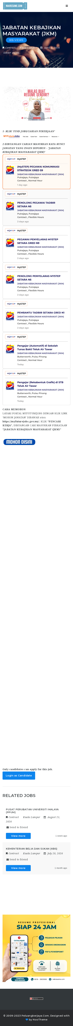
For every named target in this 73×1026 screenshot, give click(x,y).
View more (18, 835)
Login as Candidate (19, 775)
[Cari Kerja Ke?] (15, 6)
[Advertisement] (36, 603)
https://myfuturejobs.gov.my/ (21, 421)
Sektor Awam (11, 52)
